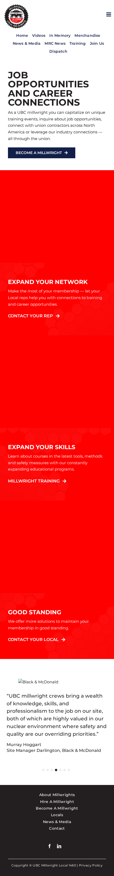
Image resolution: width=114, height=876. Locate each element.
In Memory (60, 35)
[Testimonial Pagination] (43, 770)
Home (22, 35)
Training (77, 43)
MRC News (55, 43)
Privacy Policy (91, 865)
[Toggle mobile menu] (109, 14)
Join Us (97, 43)
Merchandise (87, 35)
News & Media (27, 43)
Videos (38, 35)
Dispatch (58, 51)
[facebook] (49, 846)
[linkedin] (59, 846)
